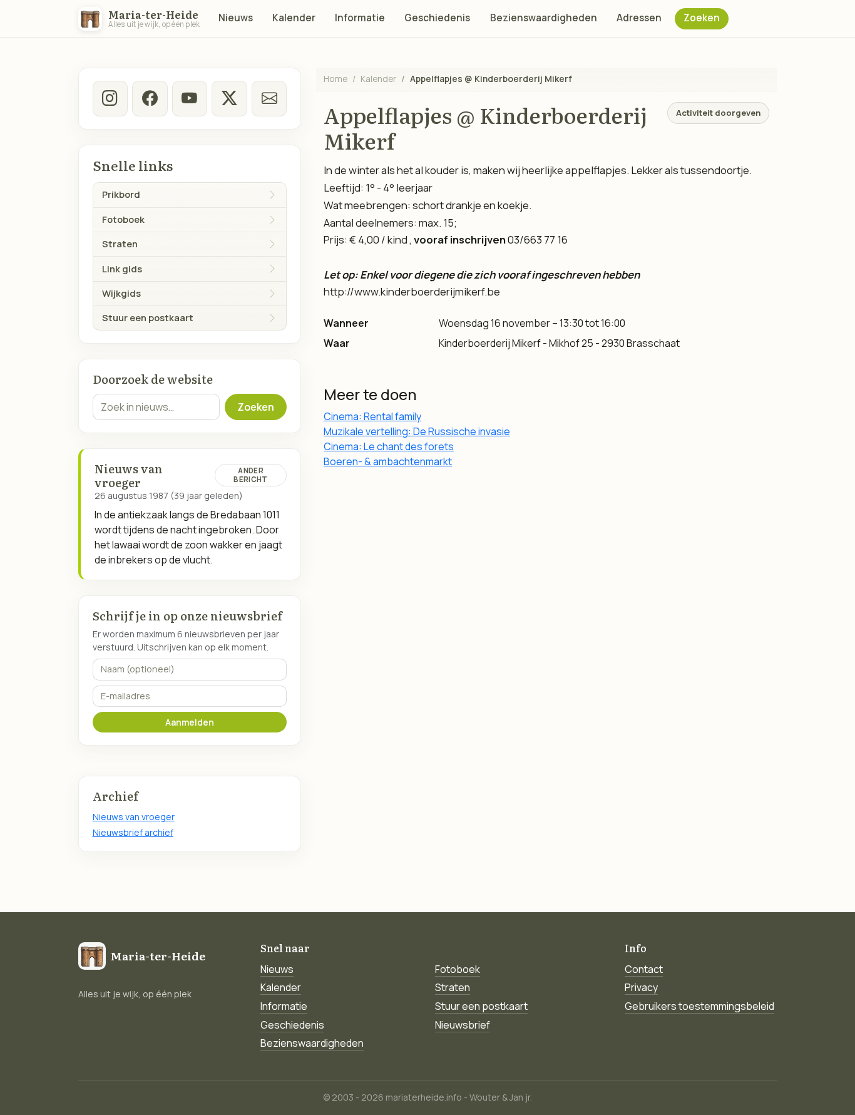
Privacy (641, 987)
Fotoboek (457, 969)
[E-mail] (269, 98)
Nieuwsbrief (462, 1025)
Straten (452, 987)
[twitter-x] (229, 98)
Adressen (639, 17)
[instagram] (110, 98)
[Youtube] (189, 98)
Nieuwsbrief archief (133, 832)
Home (335, 79)
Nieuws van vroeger (134, 817)
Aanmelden (189, 722)
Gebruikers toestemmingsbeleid (699, 1006)
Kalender (293, 17)
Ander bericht (250, 475)
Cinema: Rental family (372, 416)
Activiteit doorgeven (718, 112)
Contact (644, 969)
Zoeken (701, 17)
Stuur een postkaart (481, 1006)
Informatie (360, 17)
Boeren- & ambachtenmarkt (388, 461)
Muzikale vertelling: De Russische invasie (417, 431)
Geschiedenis (437, 17)
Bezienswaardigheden (543, 17)
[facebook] (149, 98)
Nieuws (235, 17)
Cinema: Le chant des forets (389, 446)
